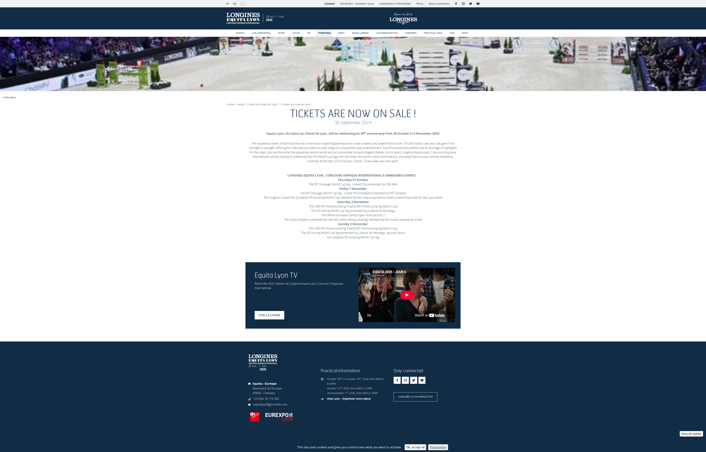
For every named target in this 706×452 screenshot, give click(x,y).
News (341, 33)
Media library (360, 33)
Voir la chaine (269, 315)
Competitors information (395, 3)
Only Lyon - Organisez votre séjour (349, 398)
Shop (465, 33)
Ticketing (324, 33)
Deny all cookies (691, 433)
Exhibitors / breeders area (357, 3)
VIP (309, 33)
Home (230, 104)
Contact (330, 3)
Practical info (433, 33)
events (240, 33)
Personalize (438, 447)
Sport (281, 33)
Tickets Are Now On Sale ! (262, 104)
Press (419, 3)
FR (227, 3)
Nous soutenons (439, 3)
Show (296, 33)
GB (234, 3)
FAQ (452, 33)
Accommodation (387, 33)
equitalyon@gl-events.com (270, 404)
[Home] (243, 18)
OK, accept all (415, 447)
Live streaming (261, 33)
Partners (411, 33)
